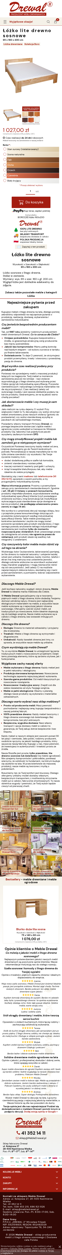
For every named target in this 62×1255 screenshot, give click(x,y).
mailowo (28, 476)
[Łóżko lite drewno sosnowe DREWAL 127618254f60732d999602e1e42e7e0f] (31, 115)
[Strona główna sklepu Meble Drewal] (31, 8)
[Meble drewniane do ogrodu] (46, 822)
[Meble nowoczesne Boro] (15, 844)
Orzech (11, 170)
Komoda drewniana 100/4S (31, 929)
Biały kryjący (14, 180)
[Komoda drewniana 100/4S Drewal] (31, 906)
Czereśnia (12, 175)
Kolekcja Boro (32, 44)
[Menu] (5, 21)
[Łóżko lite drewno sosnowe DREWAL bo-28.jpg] (12, 115)
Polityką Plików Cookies (20, 1248)
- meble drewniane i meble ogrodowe (31, 881)
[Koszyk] (55, 22)
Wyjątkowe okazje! (21, 21)
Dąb (9, 159)
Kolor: (7, 145)
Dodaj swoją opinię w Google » (41, 1111)
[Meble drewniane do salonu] (46, 801)
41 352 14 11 (32, 1133)
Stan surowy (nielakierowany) (22, 149)
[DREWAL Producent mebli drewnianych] (31, 224)
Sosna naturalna (15, 154)
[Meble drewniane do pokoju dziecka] (46, 865)
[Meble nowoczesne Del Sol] (15, 801)
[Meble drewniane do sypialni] (46, 844)
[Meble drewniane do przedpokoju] (15, 865)
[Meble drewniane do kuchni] (15, 822)
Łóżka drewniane (13, 44)
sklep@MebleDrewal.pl (32, 1138)
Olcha (10, 164)
